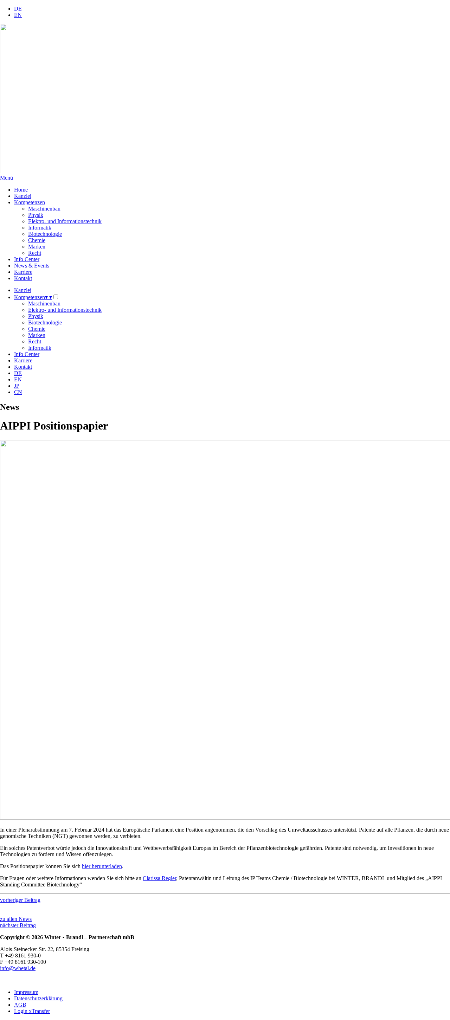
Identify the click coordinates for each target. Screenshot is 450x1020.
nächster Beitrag (18, 925)
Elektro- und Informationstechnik (65, 221)
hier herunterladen (102, 866)
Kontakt (23, 278)
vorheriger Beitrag (20, 900)
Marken (36, 247)
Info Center (26, 259)
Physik (35, 215)
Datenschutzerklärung (38, 998)
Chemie (36, 240)
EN (18, 15)
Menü (6, 178)
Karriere (23, 272)
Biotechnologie (45, 234)
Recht (34, 253)
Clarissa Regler (159, 878)
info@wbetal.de (18, 968)
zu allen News (16, 919)
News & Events (31, 266)
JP (16, 386)
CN (18, 392)
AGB (20, 1005)
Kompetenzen (29, 202)
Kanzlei (22, 196)
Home (21, 190)
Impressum (26, 992)
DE (18, 9)
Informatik (39, 228)
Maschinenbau (44, 209)
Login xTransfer (32, 1011)
